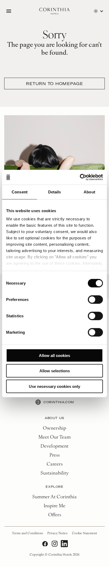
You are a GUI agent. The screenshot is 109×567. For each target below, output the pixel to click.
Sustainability (54, 472)
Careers (55, 463)
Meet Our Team (54, 436)
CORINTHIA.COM (58, 402)
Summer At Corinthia (54, 496)
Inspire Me (54, 505)
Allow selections (54, 371)
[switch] (95, 299)
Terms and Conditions (27, 533)
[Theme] (98, 11)
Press (54, 454)
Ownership (54, 427)
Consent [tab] (20, 191)
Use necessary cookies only (54, 386)
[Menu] (8, 11)
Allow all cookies (54, 355)
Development (54, 445)
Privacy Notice (57, 533)
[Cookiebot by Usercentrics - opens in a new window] (80, 177)
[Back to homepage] (54, 11)
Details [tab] (54, 191)
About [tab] (89, 191)
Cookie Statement (84, 533)
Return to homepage (54, 83)
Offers (54, 514)
